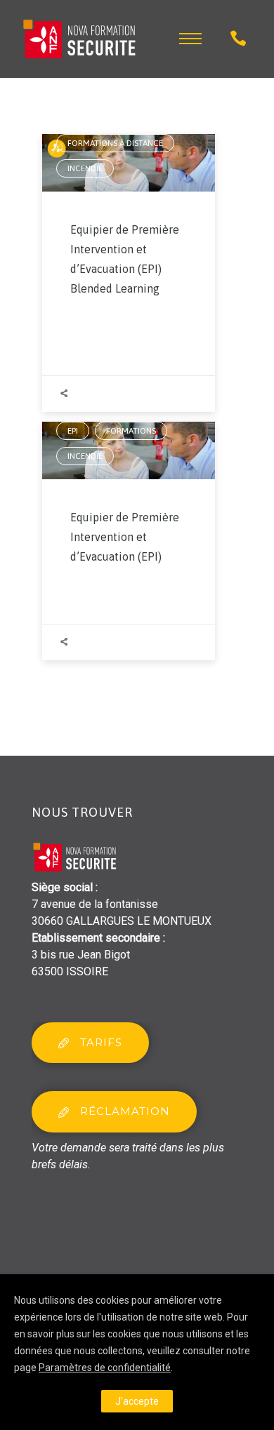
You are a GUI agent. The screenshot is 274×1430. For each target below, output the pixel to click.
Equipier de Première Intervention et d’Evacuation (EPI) (124, 537)
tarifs (101, 1042)
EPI (72, 431)
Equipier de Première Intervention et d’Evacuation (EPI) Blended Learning (124, 259)
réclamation (125, 1111)
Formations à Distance (115, 143)
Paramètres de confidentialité (105, 1367)
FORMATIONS (131, 431)
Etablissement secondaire (96, 937)
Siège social (62, 887)
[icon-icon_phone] (238, 38)
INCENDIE (85, 168)
